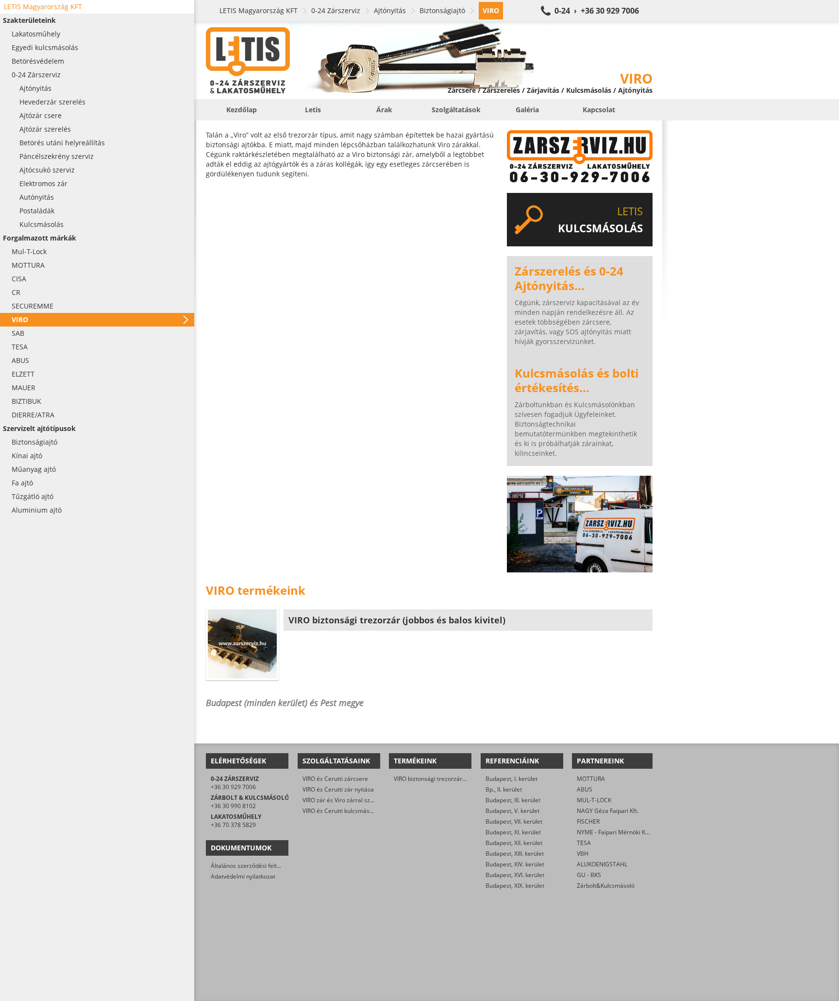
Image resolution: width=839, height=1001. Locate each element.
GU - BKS (589, 875)
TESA (584, 843)
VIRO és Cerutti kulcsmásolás (341, 811)
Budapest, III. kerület (513, 800)
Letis (313, 109)
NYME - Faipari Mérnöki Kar (614, 832)
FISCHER (588, 821)
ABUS (584, 789)
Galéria (527, 109)
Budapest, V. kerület (512, 811)
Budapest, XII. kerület (514, 843)
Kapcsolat (599, 109)
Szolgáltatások (456, 109)
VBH (582, 853)
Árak (384, 109)
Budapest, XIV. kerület (515, 864)
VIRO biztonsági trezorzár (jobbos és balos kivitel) (460, 779)
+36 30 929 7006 (233, 787)
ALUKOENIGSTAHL (602, 864)
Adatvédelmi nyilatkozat (243, 876)
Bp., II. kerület (504, 789)
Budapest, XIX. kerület (515, 885)
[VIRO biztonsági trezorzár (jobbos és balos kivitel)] (242, 643)
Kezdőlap (241, 109)
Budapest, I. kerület (511, 779)
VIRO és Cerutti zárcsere (335, 779)
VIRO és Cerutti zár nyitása (338, 789)
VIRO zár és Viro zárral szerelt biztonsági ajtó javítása (374, 800)
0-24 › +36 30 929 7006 (596, 10)
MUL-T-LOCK (594, 800)
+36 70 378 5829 (233, 825)
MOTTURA (591, 779)
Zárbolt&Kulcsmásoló (606, 885)
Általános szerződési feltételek (252, 866)
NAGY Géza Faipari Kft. (607, 811)
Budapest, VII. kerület (514, 821)
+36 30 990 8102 (233, 806)
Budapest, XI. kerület (513, 832)
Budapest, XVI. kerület (515, 875)
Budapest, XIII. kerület (515, 853)
